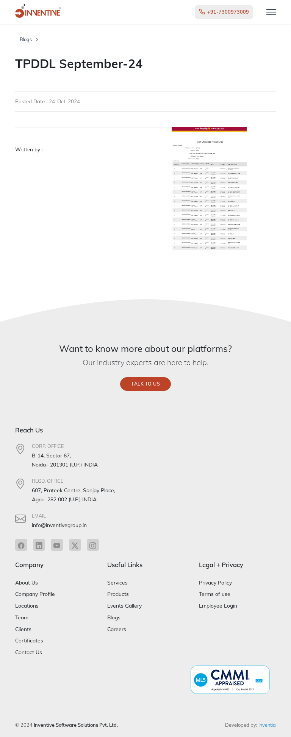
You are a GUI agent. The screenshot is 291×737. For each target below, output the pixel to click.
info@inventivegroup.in (59, 525)
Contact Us (28, 652)
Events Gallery (124, 605)
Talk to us (145, 384)
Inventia (267, 725)
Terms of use (214, 594)
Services (117, 582)
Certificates (29, 640)
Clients (23, 629)
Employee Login (218, 605)
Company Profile (35, 594)
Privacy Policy (215, 582)
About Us (26, 582)
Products (118, 594)
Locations (27, 605)
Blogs (26, 39)
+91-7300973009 (228, 12)
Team (21, 617)
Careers (116, 629)
